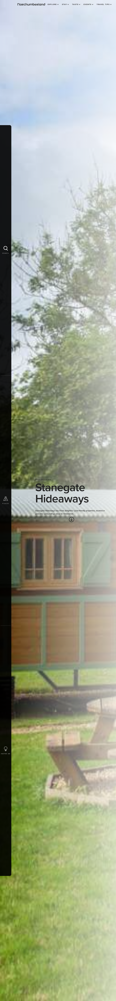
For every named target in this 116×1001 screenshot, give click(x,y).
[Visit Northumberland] (31, 4)
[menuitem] (53, 4)
